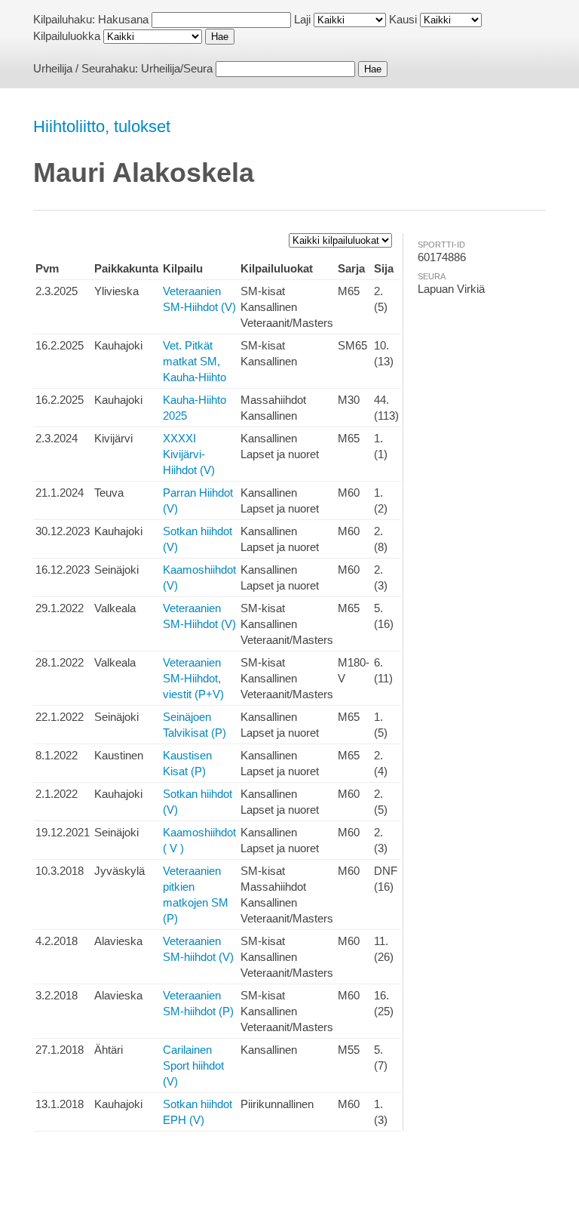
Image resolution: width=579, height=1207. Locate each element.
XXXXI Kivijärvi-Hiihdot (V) (189, 454)
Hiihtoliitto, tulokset (101, 126)
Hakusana (123, 19)
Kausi (403, 19)
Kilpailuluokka (66, 35)
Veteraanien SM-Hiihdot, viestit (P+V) (193, 678)
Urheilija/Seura (177, 68)
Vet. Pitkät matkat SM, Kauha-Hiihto (194, 361)
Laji (302, 19)
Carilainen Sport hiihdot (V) (193, 1065)
